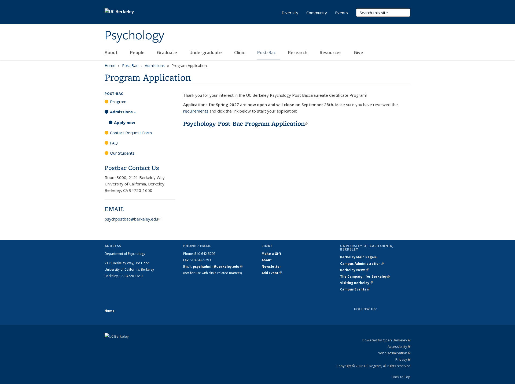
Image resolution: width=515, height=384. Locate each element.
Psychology (134, 36)
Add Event (272, 273)
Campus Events (354, 289)
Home (110, 65)
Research (298, 52)
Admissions (155, 65)
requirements (195, 111)
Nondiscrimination (394, 353)
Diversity (290, 12)
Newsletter (271, 266)
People (138, 52)
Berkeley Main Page (358, 257)
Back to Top (401, 376)
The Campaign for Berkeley (365, 276)
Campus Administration (362, 263)
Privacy (402, 359)
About (112, 52)
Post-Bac (267, 52)
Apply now (124, 122)
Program (118, 101)
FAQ (114, 143)
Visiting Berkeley (356, 283)
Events (341, 12)
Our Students (122, 153)
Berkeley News (354, 270)
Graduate (167, 52)
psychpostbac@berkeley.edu (133, 219)
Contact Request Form (131, 132)
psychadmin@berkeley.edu (217, 266)
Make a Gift (271, 253)
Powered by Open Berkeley (386, 340)
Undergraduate (206, 52)
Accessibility (399, 346)
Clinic (240, 52)
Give (359, 52)
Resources (331, 52)
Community (316, 12)
